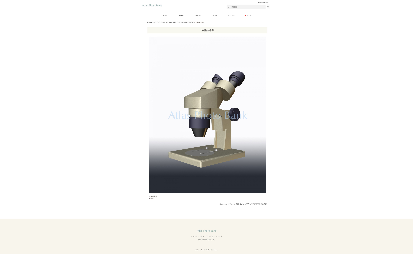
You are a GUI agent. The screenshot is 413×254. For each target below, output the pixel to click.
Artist (215, 15)
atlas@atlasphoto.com (206, 239)
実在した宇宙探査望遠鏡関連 (183, 22)
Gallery (198, 15)
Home (149, 22)
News (165, 15)
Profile (181, 15)
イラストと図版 (159, 22)
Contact (231, 15)
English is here (264, 2)
